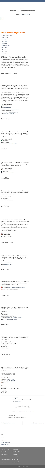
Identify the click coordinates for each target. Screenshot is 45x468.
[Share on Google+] (27, 407)
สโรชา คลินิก (5, 37)
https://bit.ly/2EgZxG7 (11, 380)
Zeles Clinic (4, 47)
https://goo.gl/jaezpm (9, 169)
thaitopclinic (27, 14)
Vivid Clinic (4, 43)
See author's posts (16, 401)
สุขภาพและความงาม (5, 444)
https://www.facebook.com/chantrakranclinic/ (16, 287)
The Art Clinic (5, 53)
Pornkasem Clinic (5, 45)
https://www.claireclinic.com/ (11, 319)
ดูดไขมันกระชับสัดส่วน (5, 442)
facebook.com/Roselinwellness (12, 109)
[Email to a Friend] (22, 407)
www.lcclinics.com (10, 172)
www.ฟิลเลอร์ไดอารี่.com (9, 113)
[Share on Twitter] (20, 407)
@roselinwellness (7, 107)
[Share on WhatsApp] (16, 407)
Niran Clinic (4, 41)
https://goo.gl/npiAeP (10, 379)
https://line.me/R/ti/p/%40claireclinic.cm (14, 317)
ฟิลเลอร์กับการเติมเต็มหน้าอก (36, 423)
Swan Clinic (4, 51)
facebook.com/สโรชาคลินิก (11, 143)
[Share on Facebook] (18, 407)
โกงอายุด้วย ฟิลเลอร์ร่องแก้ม (9, 423)
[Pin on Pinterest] (25, 407)
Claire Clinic (4, 49)
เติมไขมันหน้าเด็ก (4, 440)
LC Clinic (4, 39)
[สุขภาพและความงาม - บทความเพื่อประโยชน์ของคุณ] (22, 4)
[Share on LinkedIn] (29, 407)
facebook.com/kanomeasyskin (12, 112)
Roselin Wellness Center (7, 35)
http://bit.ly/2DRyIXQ (8, 264)
